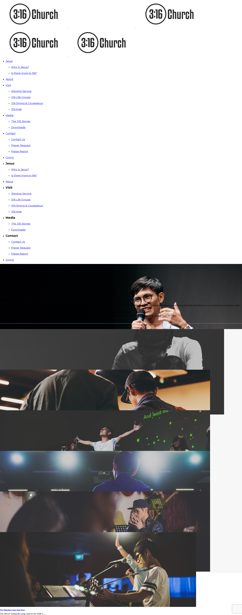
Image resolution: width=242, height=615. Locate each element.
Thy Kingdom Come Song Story (12, 610)
